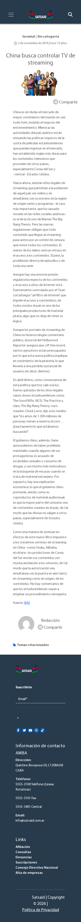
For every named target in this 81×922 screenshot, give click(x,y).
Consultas (23, 852)
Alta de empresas (29, 873)
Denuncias (24, 857)
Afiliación (23, 847)
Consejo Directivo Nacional (37, 868)
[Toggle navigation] (11, 15)
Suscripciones (26, 862)
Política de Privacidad (40, 910)
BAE (27, 603)
